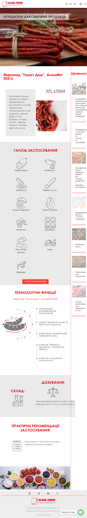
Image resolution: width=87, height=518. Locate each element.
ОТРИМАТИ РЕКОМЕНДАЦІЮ (35, 281)
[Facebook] (30, 494)
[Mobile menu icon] (80, 4)
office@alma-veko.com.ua (35, 511)
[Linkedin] (39, 494)
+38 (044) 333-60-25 (53, 511)
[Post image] (79, 89)
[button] (85, 4)
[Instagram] (57, 494)
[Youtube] (48, 494)
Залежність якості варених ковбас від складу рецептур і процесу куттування (80, 177)
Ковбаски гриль (80, 245)
